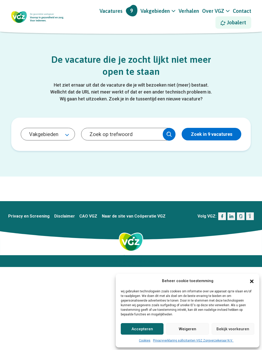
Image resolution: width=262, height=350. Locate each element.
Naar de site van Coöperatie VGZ (134, 216)
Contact (242, 11)
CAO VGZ (88, 216)
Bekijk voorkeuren (232, 329)
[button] (251, 280)
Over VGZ (213, 11)
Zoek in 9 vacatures (211, 134)
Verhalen (189, 11)
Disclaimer (64, 216)
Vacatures (116, 11)
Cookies (144, 340)
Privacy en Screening (29, 216)
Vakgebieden (155, 11)
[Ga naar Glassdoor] (241, 216)
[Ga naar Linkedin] (231, 216)
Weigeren (187, 329)
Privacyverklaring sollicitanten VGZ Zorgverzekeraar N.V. (193, 340)
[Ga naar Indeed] (250, 216)
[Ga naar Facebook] (222, 216)
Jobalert (236, 22)
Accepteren (142, 329)
